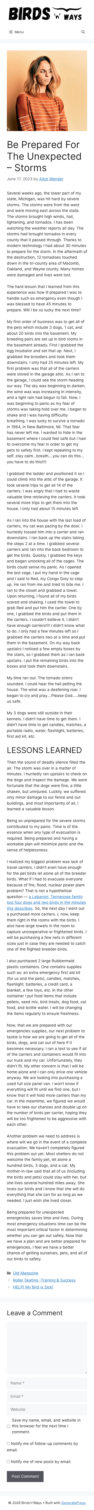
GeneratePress (73, 1503)
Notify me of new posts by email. (41, 1461)
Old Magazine (25, 1273)
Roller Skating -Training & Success (44, 1280)
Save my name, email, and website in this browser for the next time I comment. (46, 1426)
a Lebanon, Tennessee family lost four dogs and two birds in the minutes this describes (46, 902)
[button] (83, 32)
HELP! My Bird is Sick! (33, 1287)
